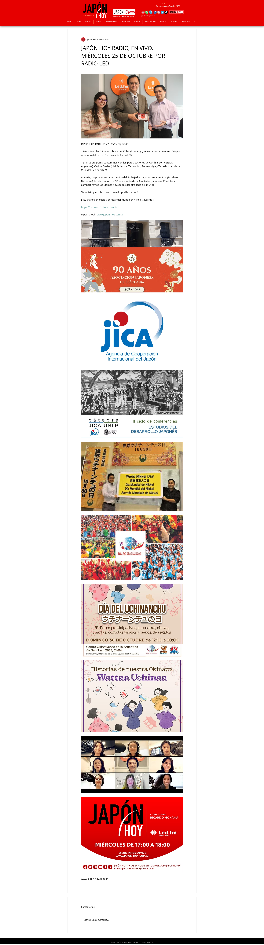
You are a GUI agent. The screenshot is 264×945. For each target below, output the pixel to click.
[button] (112, 22)
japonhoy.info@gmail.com (148, 15)
